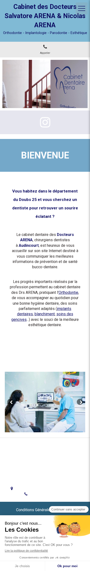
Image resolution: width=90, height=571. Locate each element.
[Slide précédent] (10, 402)
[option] (45, 402)
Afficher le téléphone (49, 494)
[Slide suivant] (80, 402)
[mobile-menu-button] (82, 8)
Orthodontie (68, 292)
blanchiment (45, 314)
